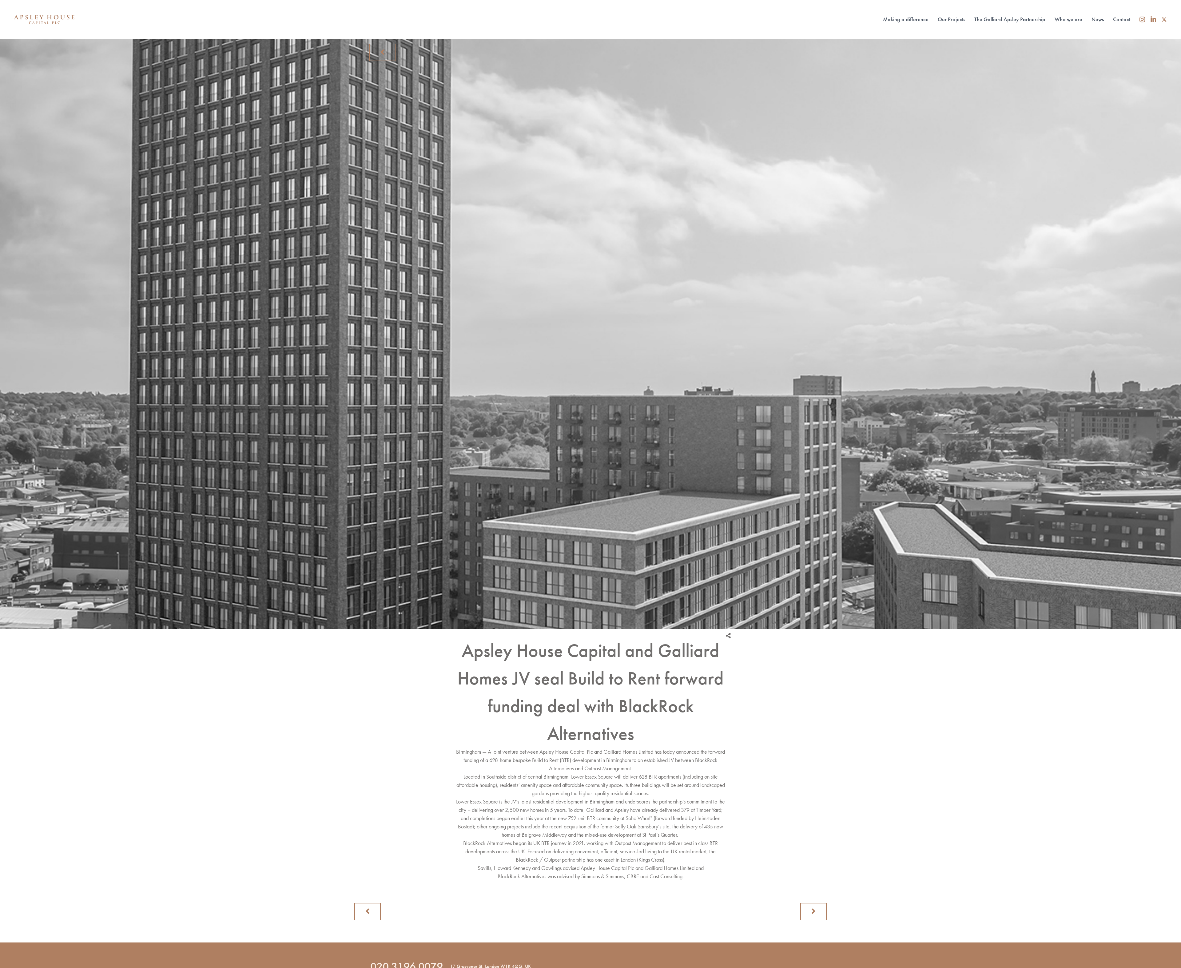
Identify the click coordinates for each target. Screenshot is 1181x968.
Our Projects (951, 19)
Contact (1121, 19)
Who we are (1068, 19)
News (1098, 19)
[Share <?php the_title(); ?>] (728, 635)
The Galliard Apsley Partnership (1009, 19)
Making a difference (905, 19)
